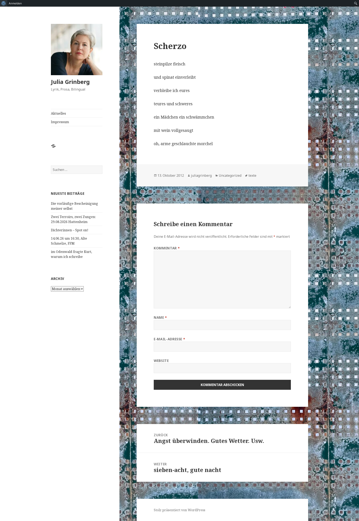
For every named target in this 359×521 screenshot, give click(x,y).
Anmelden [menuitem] (15, 3)
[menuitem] (3, 3)
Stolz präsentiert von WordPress (179, 510)
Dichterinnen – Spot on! (69, 230)
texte (252, 175)
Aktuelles (58, 113)
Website (161, 360)
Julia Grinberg (70, 82)
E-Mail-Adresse (169, 339)
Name (160, 317)
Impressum (60, 122)
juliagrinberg (201, 175)
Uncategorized (230, 175)
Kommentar (167, 248)
